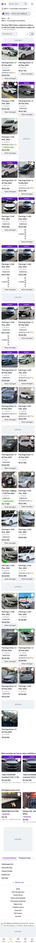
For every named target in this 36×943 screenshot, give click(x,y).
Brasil (3, 18)
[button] (18, 4)
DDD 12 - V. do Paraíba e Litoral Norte (13, 20)
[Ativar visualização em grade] (32, 34)
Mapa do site (18, 904)
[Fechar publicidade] (2, 924)
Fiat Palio (5, 878)
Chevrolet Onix (7, 868)
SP (8, 18)
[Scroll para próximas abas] (32, 858)
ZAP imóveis (18, 913)
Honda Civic (6, 875)
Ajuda (18, 889)
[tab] (10, 858)
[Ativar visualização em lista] (27, 34)
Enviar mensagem (10, 78)
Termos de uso (18, 895)
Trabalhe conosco (18, 907)
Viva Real (18, 916)
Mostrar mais (19, 882)
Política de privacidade (18, 898)
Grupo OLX (18, 910)
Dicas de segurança (18, 892)
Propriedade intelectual (18, 901)
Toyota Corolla (7, 871)
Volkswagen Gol (7, 864)
